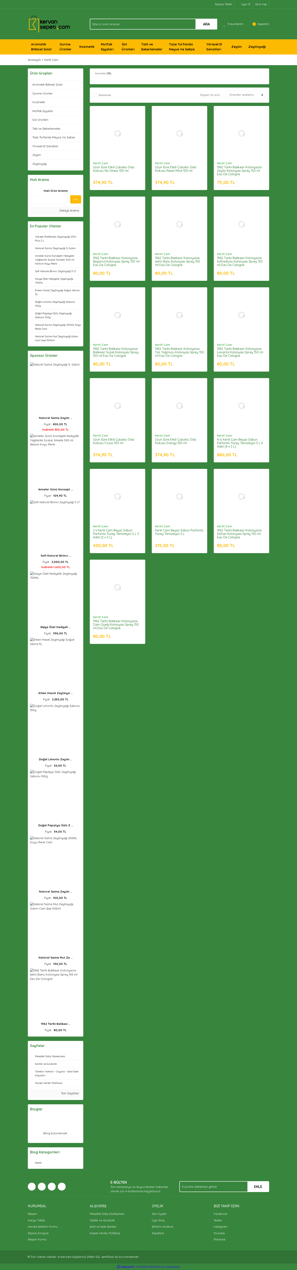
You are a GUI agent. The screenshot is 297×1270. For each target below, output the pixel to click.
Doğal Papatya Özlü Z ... (55, 825)
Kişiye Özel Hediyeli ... (55, 627)
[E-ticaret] (148, 1267)
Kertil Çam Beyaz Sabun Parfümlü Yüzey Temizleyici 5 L (179, 532)
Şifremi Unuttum (163, 1226)
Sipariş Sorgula (38, 1233)
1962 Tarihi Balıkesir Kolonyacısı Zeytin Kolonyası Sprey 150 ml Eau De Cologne (239, 170)
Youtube (219, 1233)
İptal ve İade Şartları (103, 1226)
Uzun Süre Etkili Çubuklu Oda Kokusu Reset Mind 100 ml (175, 169)
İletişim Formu (37, 1239)
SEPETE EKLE (117, 137)
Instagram (220, 1226)
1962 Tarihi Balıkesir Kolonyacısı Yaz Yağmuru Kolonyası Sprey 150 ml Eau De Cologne (179, 352)
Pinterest (219, 1239)
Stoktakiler (104, 95)
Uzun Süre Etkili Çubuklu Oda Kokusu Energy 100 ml (175, 441)
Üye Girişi (158, 1220)
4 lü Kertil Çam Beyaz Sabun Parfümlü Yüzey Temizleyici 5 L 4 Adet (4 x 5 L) (240, 443)
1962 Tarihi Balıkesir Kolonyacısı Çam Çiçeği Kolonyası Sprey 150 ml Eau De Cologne (116, 624)
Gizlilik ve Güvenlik (102, 1220)
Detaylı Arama (69, 210)
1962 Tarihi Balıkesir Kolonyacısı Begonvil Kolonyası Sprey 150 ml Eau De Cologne (116, 261)
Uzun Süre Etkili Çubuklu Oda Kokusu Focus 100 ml (113, 441)
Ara (75, 199)
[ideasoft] (125, 1267)
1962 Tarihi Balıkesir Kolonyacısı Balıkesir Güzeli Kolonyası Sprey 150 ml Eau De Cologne (115, 352)
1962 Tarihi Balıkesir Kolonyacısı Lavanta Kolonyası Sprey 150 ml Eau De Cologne (240, 352)
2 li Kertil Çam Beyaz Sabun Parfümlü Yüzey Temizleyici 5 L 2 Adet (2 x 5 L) (116, 533)
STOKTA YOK (241, 319)
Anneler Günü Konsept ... (55, 489)
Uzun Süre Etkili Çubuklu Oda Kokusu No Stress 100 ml (113, 169)
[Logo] (49, 23)
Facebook (220, 1213)
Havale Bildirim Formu (43, 1226)
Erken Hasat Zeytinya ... (55, 693)
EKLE (258, 1186)
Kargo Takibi (36, 1220)
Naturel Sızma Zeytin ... (55, 418)
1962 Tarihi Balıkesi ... (55, 1023)
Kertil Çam (51, 59)
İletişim (32, 1213)
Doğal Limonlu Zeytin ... (55, 759)
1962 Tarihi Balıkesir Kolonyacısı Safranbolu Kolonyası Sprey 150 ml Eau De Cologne (240, 261)
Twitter (218, 1220)
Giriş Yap (261, 4)
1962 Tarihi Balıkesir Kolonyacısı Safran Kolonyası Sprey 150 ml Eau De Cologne (239, 533)
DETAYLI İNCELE (117, 127)
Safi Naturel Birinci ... (56, 555)
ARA (206, 24)
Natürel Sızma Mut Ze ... (55, 957)
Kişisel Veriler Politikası (105, 1233)
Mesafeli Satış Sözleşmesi (107, 1213)
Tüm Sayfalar (69, 1093)
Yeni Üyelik (159, 1213)
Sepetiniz (158, 1233)
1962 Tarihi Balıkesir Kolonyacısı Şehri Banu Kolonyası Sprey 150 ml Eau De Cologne (177, 261)
